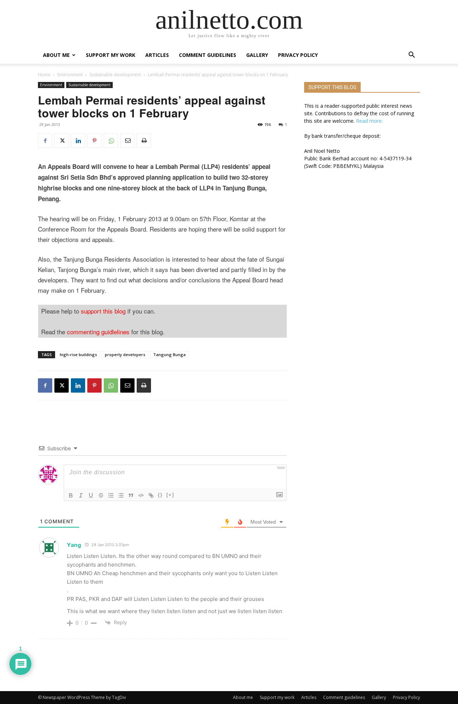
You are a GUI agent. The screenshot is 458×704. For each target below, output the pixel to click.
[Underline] (91, 495)
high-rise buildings (78, 354)
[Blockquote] (131, 495)
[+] (170, 494)
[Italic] (81, 495)
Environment (70, 75)
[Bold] (71, 495)
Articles (157, 55)
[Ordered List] (111, 495)
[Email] (127, 140)
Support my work (110, 55)
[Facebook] (45, 140)
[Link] (151, 495)
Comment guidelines (207, 55)
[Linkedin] (78, 140)
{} (160, 494)
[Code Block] (141, 495)
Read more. (369, 120)
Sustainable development (115, 75)
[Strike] (101, 495)
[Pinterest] (94, 140)
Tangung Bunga (169, 354)
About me (56, 55)
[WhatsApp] (111, 140)
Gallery (257, 55)
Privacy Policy (298, 55)
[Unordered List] (121, 495)
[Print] (144, 140)
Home (44, 75)
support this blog (103, 310)
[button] (411, 55)
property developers (125, 354)
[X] (61, 140)
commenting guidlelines (98, 331)
